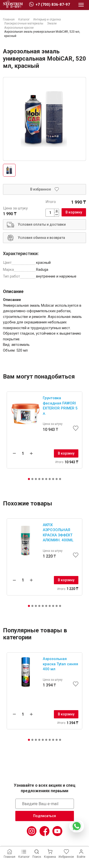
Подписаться (44, 816)
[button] (29, 479)
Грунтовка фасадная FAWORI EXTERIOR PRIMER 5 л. (60, 406)
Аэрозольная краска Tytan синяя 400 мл (60, 664)
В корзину (74, 212)
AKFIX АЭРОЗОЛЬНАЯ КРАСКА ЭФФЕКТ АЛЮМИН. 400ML (58, 533)
